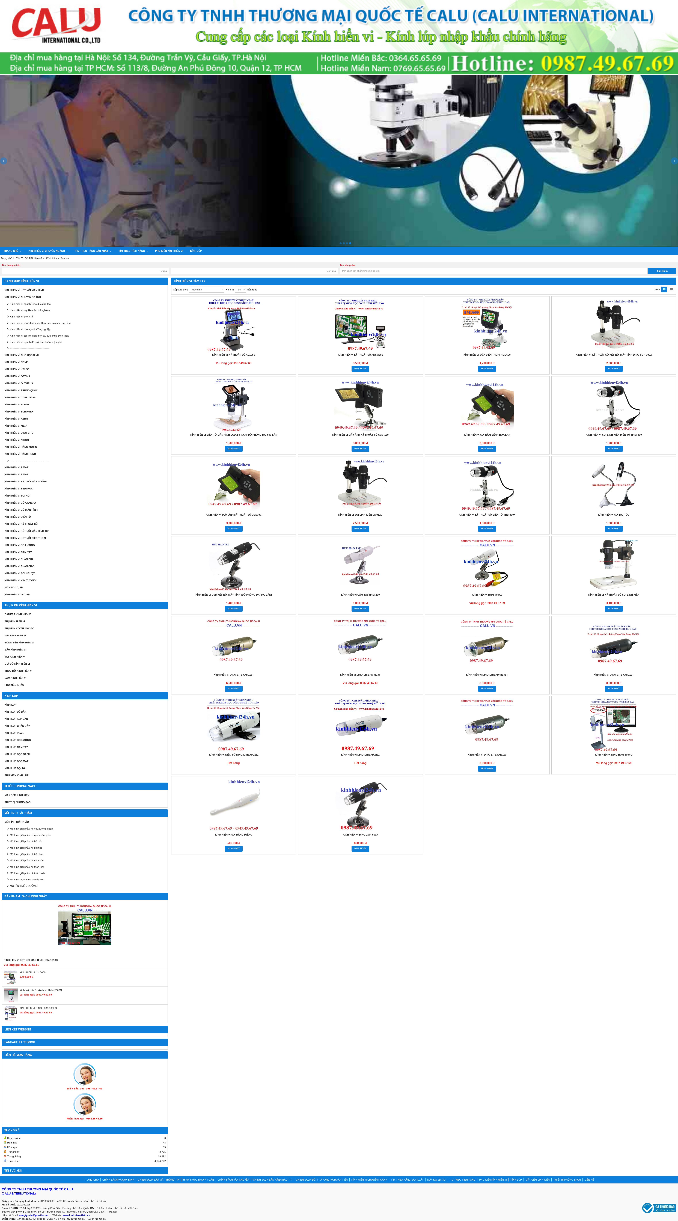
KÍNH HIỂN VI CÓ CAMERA (20, 502)
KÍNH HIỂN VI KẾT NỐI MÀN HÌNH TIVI (27, 531)
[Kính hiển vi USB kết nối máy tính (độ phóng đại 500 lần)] (233, 564)
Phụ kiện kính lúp (17, 775)
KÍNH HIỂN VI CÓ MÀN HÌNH (21, 509)
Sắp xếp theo (180, 289)
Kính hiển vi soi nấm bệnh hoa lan (487, 434)
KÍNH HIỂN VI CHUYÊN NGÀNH (47, 250)
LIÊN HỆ (589, 1179)
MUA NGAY (360, 368)
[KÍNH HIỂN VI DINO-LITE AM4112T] (613, 644)
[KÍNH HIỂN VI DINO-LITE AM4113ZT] (487, 644)
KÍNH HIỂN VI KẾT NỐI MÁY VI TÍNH (26, 481)
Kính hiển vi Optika (17, 376)
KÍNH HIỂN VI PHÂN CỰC (19, 566)
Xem (657, 289)
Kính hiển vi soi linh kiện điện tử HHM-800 (614, 434)
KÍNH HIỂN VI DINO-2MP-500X (360, 834)
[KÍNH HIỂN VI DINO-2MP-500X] (360, 804)
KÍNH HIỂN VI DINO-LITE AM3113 (487, 754)
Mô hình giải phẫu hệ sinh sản (27, 860)
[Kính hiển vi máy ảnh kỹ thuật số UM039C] (233, 484)
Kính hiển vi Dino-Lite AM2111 (360, 754)
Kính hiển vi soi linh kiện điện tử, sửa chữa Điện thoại (39, 335)
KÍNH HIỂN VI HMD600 (33, 972)
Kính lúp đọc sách (17, 754)
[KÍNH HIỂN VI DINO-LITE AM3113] (487, 724)
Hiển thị (230, 289)
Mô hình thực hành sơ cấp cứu (27, 879)
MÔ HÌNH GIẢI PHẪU (17, 822)
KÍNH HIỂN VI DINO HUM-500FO (38, 1008)
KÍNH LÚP (196, 250)
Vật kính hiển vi (15, 635)
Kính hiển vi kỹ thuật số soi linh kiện (613, 594)
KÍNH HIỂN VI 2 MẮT (16, 474)
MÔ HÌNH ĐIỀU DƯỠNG (24, 885)
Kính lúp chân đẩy (17, 725)
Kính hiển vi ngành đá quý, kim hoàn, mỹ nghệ (36, 342)
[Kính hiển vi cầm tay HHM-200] (360, 564)
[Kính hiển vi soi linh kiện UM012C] (360, 484)
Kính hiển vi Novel (17, 362)
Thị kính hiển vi (15, 621)
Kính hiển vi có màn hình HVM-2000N (41, 990)
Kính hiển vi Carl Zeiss (20, 397)
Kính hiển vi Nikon (17, 439)
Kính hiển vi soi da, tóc (613, 514)
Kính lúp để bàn (15, 711)
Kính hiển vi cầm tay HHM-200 (360, 594)
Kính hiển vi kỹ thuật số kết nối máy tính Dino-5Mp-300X (614, 354)
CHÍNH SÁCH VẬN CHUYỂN (233, 1179)
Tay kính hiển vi (15, 656)
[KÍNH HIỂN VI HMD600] (11, 983)
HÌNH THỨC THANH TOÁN (198, 1179)
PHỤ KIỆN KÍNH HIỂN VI (169, 250)
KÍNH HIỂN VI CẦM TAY (18, 552)
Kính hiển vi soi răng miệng (233, 834)
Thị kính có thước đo (19, 628)
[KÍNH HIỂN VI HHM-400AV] (487, 564)
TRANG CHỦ (11, 250)
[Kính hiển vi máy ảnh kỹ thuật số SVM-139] (360, 404)
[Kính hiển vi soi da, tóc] (613, 484)
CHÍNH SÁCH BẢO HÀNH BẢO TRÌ (272, 1179)
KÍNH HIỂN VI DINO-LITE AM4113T (234, 674)
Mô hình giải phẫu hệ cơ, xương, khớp (31, 828)
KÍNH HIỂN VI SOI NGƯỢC (20, 573)
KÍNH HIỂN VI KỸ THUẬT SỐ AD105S (233, 354)
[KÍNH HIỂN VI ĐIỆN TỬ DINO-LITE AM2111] (233, 724)
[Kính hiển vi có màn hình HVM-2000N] (11, 1001)
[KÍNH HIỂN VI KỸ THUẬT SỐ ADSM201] (360, 324)
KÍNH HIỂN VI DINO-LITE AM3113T (360, 674)
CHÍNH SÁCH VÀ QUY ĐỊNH (118, 1179)
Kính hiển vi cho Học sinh (22, 355)
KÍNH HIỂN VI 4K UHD (17, 594)
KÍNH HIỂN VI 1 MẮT (16, 467)
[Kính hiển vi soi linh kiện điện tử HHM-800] (613, 404)
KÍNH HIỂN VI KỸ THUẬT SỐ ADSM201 (360, 354)
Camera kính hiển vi (18, 614)
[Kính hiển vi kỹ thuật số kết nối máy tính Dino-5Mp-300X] (613, 324)
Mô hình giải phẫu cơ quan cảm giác (30, 835)
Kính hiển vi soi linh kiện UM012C (360, 514)
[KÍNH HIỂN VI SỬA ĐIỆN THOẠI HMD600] (487, 324)
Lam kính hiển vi (15, 677)
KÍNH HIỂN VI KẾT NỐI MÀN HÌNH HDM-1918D (31, 960)
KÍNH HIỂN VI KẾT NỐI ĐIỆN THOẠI (25, 538)
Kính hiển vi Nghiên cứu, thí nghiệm (30, 310)
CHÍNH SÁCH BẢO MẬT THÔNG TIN (158, 1179)
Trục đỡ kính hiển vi (18, 670)
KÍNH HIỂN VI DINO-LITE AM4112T (614, 674)
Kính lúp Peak (14, 733)
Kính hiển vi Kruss (17, 369)
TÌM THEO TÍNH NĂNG (132, 250)
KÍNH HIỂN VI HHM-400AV (487, 594)
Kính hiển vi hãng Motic (21, 446)
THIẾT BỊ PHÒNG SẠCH (18, 802)
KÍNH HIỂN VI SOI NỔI (17, 495)
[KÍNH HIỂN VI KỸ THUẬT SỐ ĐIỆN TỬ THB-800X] (487, 484)
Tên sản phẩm (347, 265)
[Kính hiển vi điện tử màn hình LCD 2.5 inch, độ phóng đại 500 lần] (233, 404)
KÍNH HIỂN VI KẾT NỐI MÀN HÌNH (24, 290)
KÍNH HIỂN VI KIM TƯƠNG (20, 580)
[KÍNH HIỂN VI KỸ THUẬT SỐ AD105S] (233, 324)
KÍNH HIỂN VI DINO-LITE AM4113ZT (487, 674)
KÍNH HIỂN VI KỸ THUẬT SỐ (21, 523)
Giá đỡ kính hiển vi (17, 663)
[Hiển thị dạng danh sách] (671, 289)
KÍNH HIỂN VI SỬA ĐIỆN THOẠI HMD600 (487, 354)
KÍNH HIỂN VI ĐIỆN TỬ (18, 516)
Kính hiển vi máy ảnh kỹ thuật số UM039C (234, 514)
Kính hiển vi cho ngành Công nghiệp (30, 329)
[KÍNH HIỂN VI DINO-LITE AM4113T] (233, 644)
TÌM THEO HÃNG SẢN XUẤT (92, 250)
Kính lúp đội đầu (16, 768)
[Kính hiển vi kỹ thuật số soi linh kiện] (613, 564)
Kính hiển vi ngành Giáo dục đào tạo (30, 303)
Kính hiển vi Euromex (19, 411)
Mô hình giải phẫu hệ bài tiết (26, 847)
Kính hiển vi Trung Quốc (21, 390)
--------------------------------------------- (30, 348)
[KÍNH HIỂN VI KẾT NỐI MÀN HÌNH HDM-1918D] (85, 930)
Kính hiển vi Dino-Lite (19, 432)
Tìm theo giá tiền (11, 265)
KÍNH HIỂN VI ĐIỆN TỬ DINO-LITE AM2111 (233, 754)
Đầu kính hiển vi (15, 649)
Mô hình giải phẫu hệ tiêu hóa (26, 854)
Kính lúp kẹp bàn (16, 718)
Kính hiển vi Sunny (17, 404)
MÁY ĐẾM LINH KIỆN (17, 795)
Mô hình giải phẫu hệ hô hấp (26, 841)
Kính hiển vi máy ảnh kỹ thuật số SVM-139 (360, 434)
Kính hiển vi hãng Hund (20, 454)
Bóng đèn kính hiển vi (19, 642)
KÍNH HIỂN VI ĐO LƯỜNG (20, 545)
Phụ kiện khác (14, 685)
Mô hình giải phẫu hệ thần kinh (27, 866)
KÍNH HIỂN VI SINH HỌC (19, 488)
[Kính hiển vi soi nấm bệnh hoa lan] (487, 404)
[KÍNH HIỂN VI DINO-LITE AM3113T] (360, 644)
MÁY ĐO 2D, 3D (14, 587)
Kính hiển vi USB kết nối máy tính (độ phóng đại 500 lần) (233, 594)
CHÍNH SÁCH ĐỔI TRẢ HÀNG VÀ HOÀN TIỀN (322, 1179)
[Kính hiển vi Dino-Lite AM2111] (360, 724)
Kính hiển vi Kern (16, 418)
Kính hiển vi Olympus (19, 383)
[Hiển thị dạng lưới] (664, 289)
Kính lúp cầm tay (16, 747)
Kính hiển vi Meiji (16, 425)
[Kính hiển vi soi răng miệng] (233, 804)
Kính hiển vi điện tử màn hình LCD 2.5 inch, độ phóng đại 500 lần (233, 434)
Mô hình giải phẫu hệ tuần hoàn (28, 873)
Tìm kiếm (662, 270)
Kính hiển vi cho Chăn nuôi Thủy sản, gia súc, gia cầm (40, 323)
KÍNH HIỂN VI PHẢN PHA (19, 559)
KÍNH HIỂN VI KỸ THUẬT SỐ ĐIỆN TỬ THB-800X (487, 514)
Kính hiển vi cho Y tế (21, 316)
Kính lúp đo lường (18, 740)
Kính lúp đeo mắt (16, 761)
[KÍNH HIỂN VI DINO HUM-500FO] (11, 1019)
